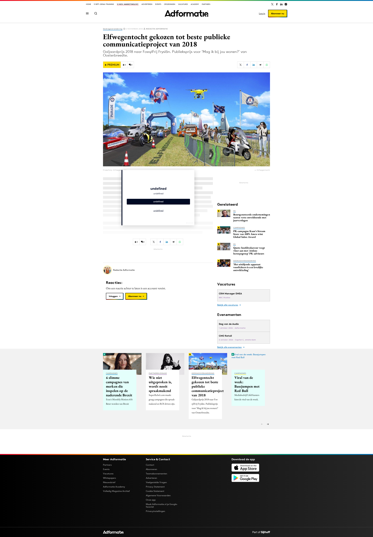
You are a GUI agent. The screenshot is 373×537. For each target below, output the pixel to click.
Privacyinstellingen (155, 511)
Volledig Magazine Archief (116, 491)
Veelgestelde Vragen (156, 482)
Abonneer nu (277, 13)
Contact (150, 464)
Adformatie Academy (114, 486)
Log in (262, 13)
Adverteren (146, 4)
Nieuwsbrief (109, 482)
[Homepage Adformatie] (186, 13)
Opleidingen (169, 4)
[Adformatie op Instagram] (286, 4)
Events (158, 4)
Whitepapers (109, 478)
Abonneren (151, 469)
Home (88, 4)
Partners (206, 4)
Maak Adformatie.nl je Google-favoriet (162, 505)
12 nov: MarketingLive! (128, 4)
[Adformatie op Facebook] (277, 4)
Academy (195, 4)
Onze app (151, 499)
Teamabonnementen (156, 473)
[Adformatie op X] (272, 4)
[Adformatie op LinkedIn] (281, 4)
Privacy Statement (155, 486)
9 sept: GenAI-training (104, 4)
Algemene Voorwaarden (158, 495)
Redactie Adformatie (157, 29)
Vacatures (183, 4)
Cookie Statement (155, 491)
